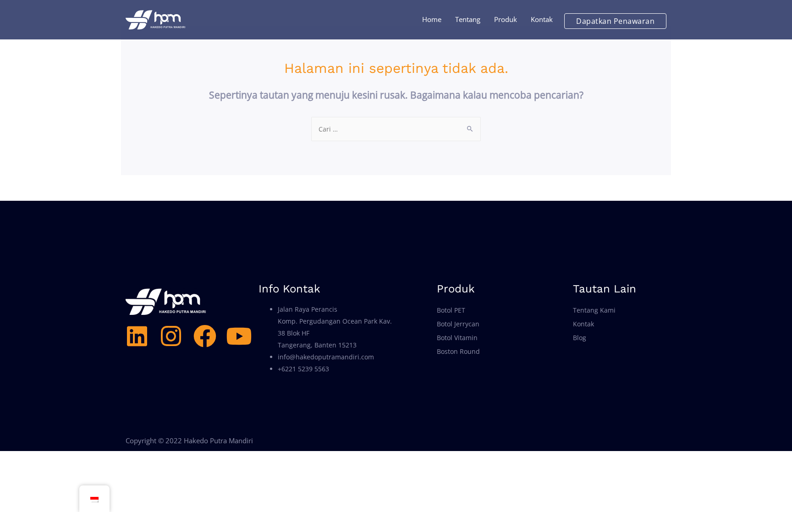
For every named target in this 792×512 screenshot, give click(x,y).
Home (431, 19)
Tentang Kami (594, 310)
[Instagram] (171, 336)
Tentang (467, 19)
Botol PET (451, 310)
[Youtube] (238, 336)
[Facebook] (204, 336)
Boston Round (458, 351)
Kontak (542, 19)
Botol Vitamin (457, 337)
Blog (579, 337)
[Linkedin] (137, 336)
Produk (505, 19)
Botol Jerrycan (458, 323)
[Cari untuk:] (396, 129)
